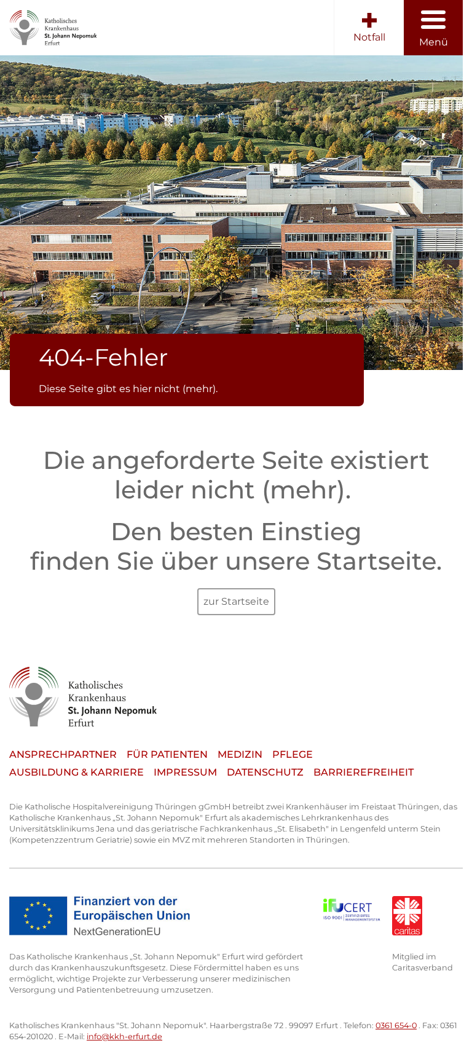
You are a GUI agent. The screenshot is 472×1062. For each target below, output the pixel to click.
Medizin (240, 754)
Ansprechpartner (63, 754)
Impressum (185, 772)
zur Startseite (236, 601)
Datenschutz (265, 772)
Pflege (292, 754)
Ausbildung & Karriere (76, 772)
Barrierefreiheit (363, 772)
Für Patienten (167, 754)
